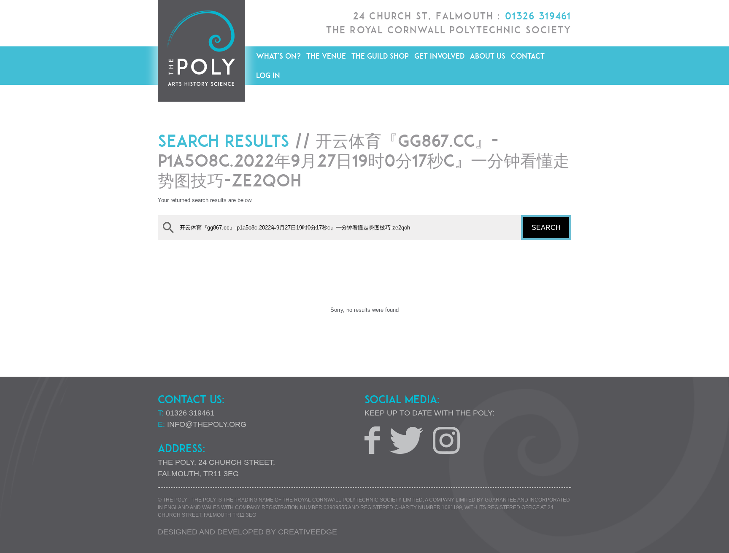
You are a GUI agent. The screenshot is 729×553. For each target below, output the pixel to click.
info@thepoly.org (206, 424)
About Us (487, 55)
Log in (268, 75)
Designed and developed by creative (247, 532)
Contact (528, 55)
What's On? (278, 55)
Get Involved (439, 55)
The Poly (201, 51)
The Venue (326, 55)
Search (546, 227)
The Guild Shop (380, 55)
